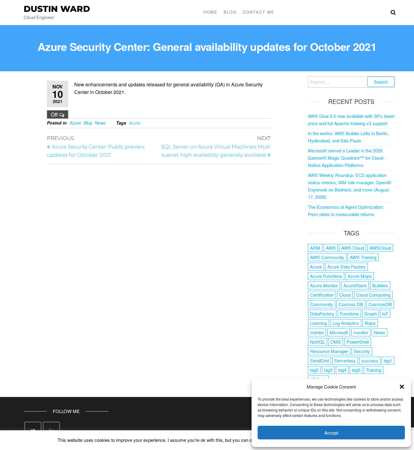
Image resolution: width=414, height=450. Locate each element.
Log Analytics (345, 323)
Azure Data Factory (346, 266)
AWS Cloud (352, 248)
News (100, 123)
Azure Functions (326, 276)
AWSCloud (380, 248)
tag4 (342, 370)
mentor (317, 332)
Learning (318, 323)
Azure (75, 123)
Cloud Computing (373, 295)
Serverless (345, 360)
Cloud (345, 295)
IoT (385, 313)
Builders (380, 285)
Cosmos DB (351, 304)
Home (210, 12)
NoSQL (317, 341)
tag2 (314, 370)
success (369, 360)
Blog (230, 12)
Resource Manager (329, 351)
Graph (370, 313)
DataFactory (322, 313)
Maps (370, 323)
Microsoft (338, 332)
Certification (322, 295)
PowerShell (357, 341)
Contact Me (259, 12)
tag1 (388, 360)
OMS (335, 341)
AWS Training (363, 257)
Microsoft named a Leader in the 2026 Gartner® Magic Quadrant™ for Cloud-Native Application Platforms (346, 157)
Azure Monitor (324, 285)
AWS (331, 248)
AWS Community (327, 257)
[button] (402, 387)
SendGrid (319, 360)
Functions (349, 313)
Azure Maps (360, 276)
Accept (331, 432)
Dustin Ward (57, 9)
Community (321, 304)
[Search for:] (351, 82)
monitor (360, 332)
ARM (315, 248)
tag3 (328, 370)
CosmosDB (380, 304)
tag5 (356, 370)
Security (362, 351)
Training (373, 370)
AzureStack (355, 285)
